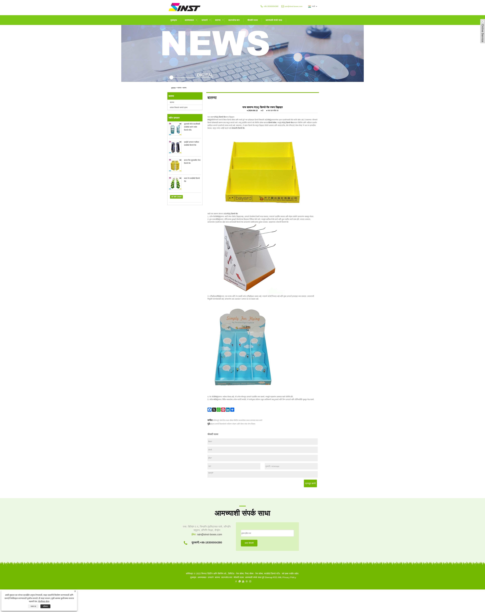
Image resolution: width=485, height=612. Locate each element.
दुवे (263, 577)
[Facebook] (210, 410)
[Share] (232, 410)
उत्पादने (205, 20)
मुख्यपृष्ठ (174, 20)
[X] (214, 410)
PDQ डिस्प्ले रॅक (220, 117)
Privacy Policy (289, 577)
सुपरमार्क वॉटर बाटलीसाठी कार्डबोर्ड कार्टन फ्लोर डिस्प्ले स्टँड (192, 127)
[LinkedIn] (228, 410)
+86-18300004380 (271, 6)
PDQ (209, 120)
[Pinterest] (223, 410)
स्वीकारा (45, 606)
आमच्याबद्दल (189, 20)
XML (280, 577)
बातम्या (218, 20)
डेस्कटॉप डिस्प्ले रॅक (238, 128)
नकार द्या (33, 606)
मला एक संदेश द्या (273, 110)
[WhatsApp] (219, 410)
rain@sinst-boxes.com (293, 6)
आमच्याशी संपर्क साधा (274, 20)
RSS (275, 577)
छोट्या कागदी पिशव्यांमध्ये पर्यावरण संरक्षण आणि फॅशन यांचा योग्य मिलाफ (233, 424)
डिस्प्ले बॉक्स (272, 122)
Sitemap (268, 577)
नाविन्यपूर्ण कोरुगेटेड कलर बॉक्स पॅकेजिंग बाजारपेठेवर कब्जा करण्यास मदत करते (237, 420)
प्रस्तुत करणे (310, 483)
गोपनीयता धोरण (43, 601)
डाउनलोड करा (234, 20)
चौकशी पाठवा (252, 20)
